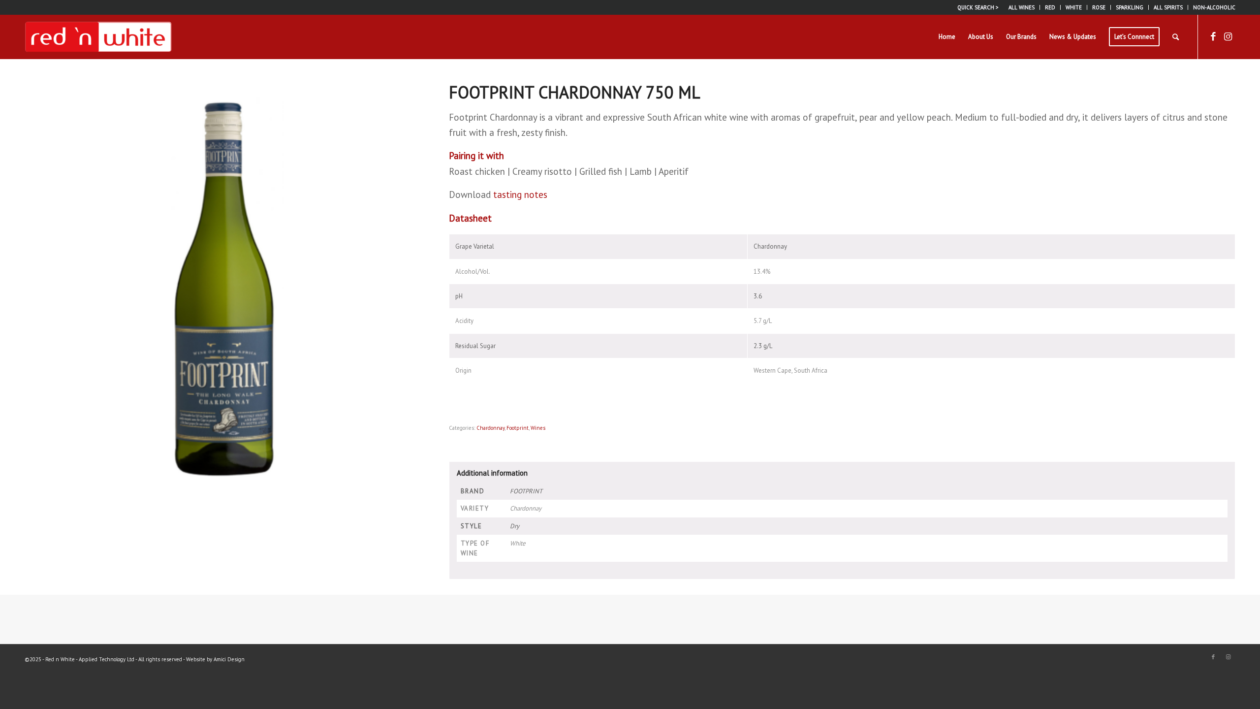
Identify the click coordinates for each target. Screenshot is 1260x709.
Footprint (517, 427)
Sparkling (1129, 7)
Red (1050, 7)
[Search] (1175, 37)
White (1074, 7)
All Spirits (1168, 7)
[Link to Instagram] (1228, 36)
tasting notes (520, 194)
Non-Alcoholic (1214, 7)
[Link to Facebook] (1213, 36)
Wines (538, 427)
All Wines (1021, 7)
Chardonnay (490, 427)
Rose (1098, 7)
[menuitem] (1022, 7)
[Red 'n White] (98, 37)
